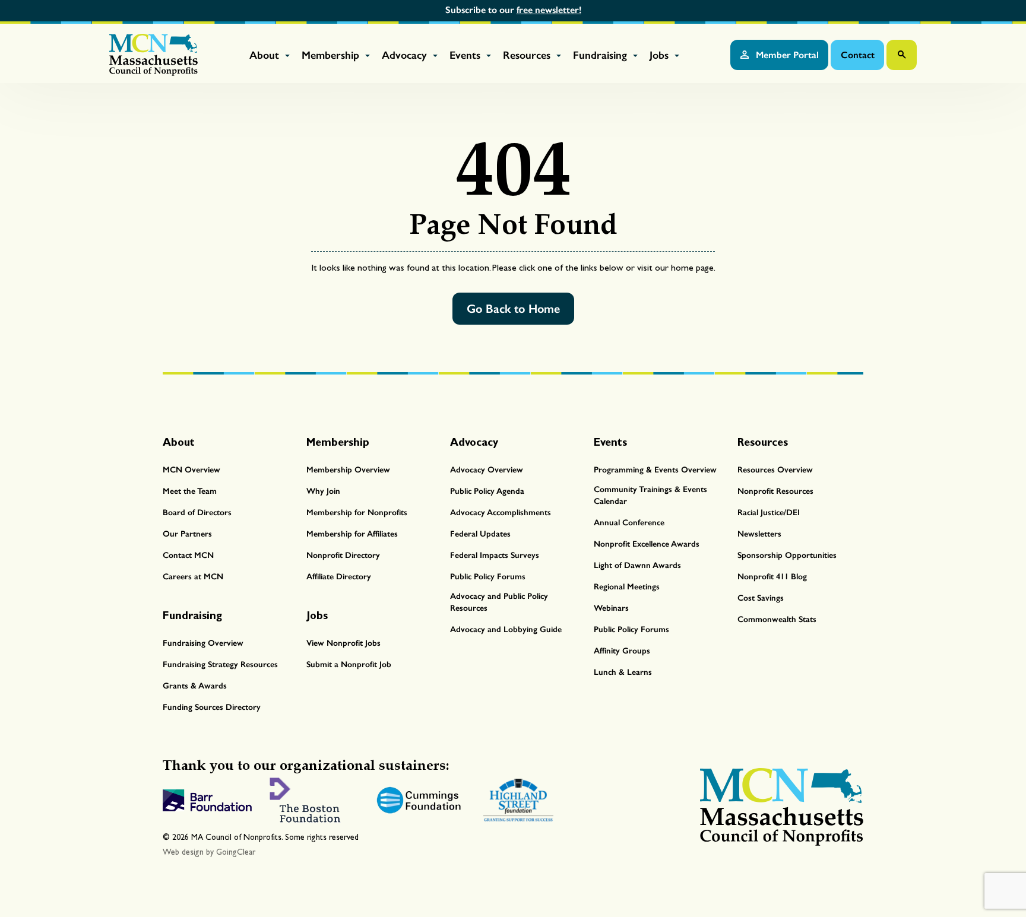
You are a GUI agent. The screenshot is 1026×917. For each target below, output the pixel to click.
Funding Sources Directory (212, 707)
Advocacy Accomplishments (500, 512)
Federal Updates (480, 534)
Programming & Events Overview (655, 470)
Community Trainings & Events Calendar (650, 495)
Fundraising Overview (203, 643)
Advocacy (406, 55)
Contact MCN (188, 555)
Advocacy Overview (486, 470)
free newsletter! (549, 9)
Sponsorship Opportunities (787, 555)
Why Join (323, 491)
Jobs (661, 55)
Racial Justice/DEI (768, 512)
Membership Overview (348, 470)
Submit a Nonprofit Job (348, 664)
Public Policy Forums (487, 577)
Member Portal (786, 55)
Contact (858, 55)
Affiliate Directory (338, 577)
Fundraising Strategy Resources (220, 664)
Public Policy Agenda (487, 491)
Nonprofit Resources (775, 491)
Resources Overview (775, 470)
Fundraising (601, 55)
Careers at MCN (193, 577)
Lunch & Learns (623, 672)
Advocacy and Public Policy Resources (499, 602)
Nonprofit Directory (343, 555)
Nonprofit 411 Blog (772, 577)
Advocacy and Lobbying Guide (506, 629)
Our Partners (187, 534)
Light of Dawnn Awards (637, 565)
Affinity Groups (622, 651)
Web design (183, 852)
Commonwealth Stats (776, 619)
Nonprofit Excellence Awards (646, 544)
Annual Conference (629, 523)
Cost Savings (760, 598)
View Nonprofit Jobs (343, 643)
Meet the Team (190, 491)
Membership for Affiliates (352, 534)
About (265, 55)
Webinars (611, 608)
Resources (528, 55)
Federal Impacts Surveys (494, 555)
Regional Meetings (627, 587)
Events (466, 55)
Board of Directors (197, 512)
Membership (332, 55)
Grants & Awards (195, 686)
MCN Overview (191, 470)
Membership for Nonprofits (356, 512)
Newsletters (759, 534)
